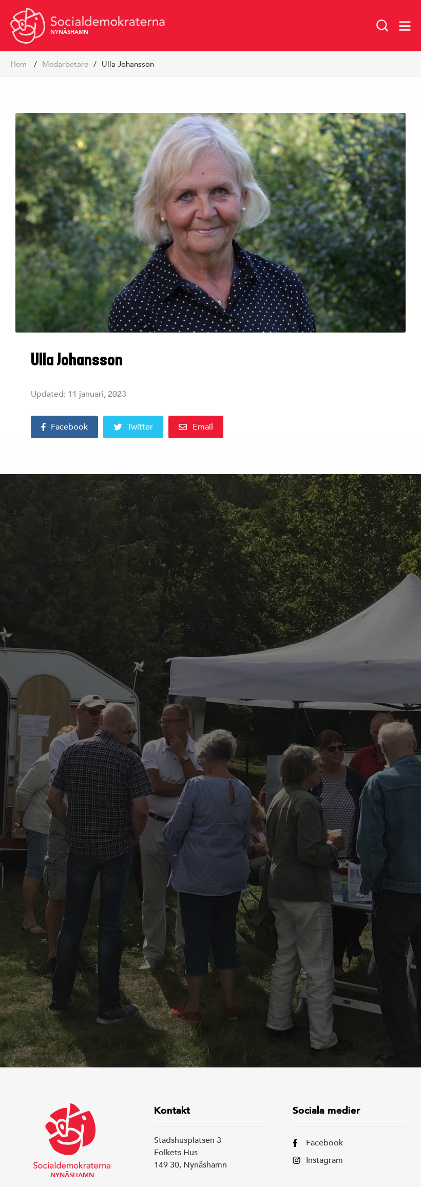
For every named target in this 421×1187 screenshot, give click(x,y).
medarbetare (65, 64)
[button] (382, 25)
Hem (18, 64)
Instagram (324, 1160)
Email (203, 427)
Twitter (140, 427)
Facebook (69, 427)
